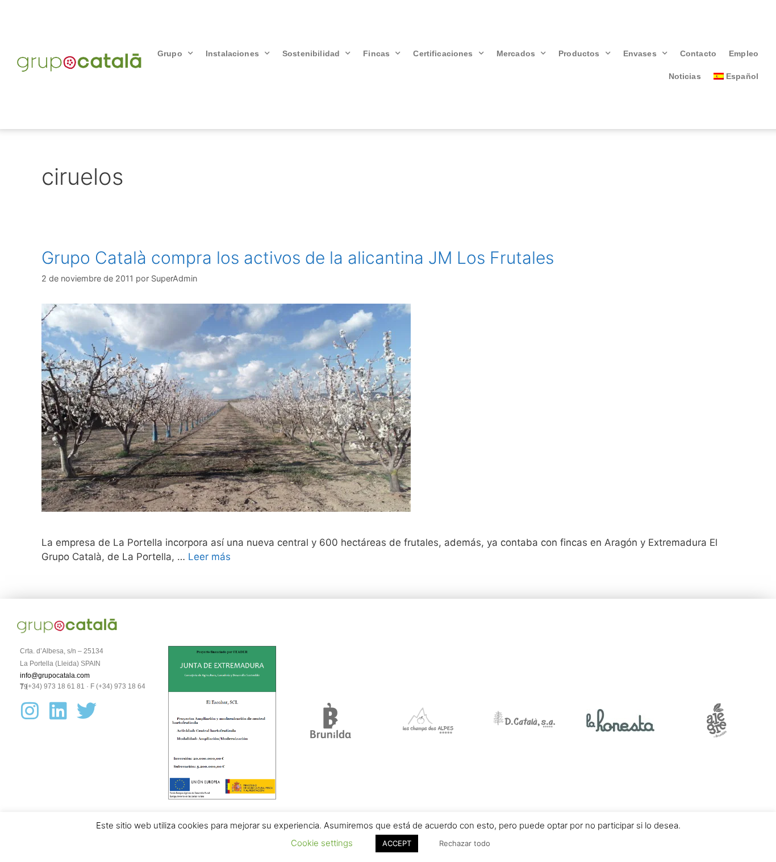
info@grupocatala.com (55, 675)
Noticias (685, 76)
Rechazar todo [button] (464, 843)
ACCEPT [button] (396, 843)
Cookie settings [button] (322, 843)
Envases (640, 53)
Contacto (698, 53)
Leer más (209, 556)
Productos (578, 53)
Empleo (743, 53)
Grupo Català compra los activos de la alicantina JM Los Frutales (297, 257)
